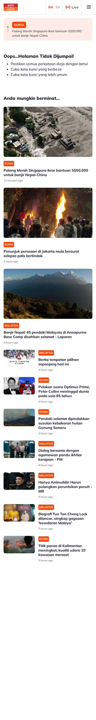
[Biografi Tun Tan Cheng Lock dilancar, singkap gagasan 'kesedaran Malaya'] (19, 513)
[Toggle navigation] (89, 7)
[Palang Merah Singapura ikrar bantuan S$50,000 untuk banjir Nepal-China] (48, 132)
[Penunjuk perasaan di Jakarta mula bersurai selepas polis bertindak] (48, 213)
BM (50, 7)
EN (58, 7)
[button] (7, 27)
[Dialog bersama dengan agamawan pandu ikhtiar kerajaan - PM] (19, 449)
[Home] (11, 7)
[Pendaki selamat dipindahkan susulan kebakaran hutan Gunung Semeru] (19, 417)
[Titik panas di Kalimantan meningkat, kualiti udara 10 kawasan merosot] (19, 545)
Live (75, 7)
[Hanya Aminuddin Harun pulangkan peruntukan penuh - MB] (19, 481)
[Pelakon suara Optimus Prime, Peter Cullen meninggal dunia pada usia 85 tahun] (19, 386)
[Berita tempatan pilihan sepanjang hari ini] (19, 358)
